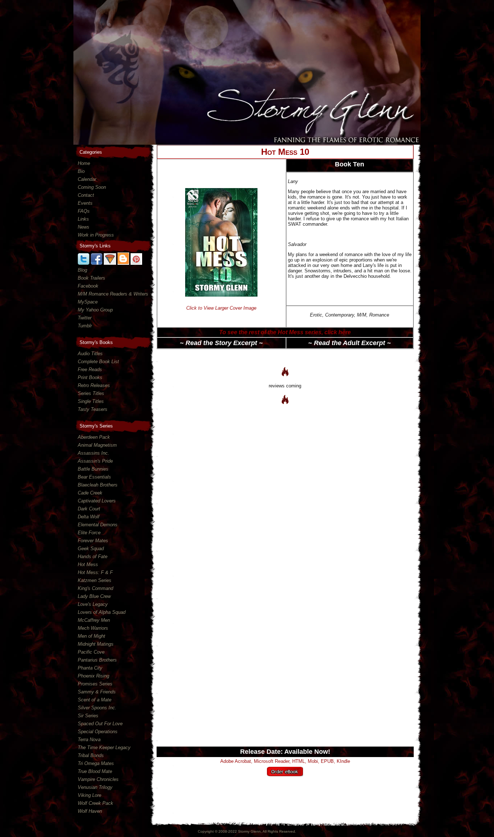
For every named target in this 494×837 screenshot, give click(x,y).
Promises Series (95, 684)
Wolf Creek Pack (95, 803)
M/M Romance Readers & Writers (113, 294)
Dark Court (89, 508)
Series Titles (91, 393)
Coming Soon (92, 187)
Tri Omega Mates (96, 763)
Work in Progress (96, 235)
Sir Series (88, 715)
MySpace (88, 302)
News (83, 227)
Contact (86, 195)
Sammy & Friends (97, 691)
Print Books (90, 377)
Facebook (88, 286)
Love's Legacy (93, 604)
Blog (82, 270)
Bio (81, 171)
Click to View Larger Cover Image (221, 308)
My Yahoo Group (95, 310)
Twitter (84, 317)
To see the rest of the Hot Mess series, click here (285, 332)
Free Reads (90, 369)
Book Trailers (91, 278)
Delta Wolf (88, 516)
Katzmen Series (94, 580)
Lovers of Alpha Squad (101, 612)
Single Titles (91, 401)
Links (83, 219)
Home (84, 163)
